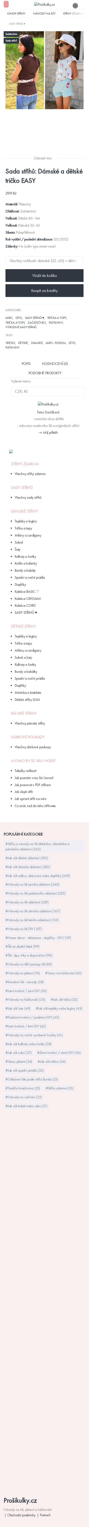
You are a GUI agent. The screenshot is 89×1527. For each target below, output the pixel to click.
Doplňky (20, 584)
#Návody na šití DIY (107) (23, 929)
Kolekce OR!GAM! (28, 598)
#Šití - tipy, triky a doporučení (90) (28, 955)
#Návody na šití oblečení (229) (27, 902)
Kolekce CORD (25, 605)
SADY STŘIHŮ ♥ (34, 318)
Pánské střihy (24, 713)
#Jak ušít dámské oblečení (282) (27, 867)
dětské (23, 343)
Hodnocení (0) (55, 363)
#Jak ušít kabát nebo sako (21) (26, 1106)
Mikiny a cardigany (28, 535)
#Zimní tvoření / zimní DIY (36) (59, 1052)
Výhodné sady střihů (21, 327)
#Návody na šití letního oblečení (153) (31, 920)
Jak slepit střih (24, 791)
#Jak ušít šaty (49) (17, 1008)
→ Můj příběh (48, 432)
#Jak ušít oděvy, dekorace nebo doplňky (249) (37, 876)
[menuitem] (14, 24)
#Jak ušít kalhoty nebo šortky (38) (28, 1044)
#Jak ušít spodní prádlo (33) (24, 1070)
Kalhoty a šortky (25, 556)
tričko (10, 343)
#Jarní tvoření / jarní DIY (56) (26, 991)
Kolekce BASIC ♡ (27, 591)
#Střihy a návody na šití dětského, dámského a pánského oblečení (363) (37, 846)
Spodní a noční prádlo (30, 577)
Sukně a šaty (23, 657)
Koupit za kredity (44, 290)
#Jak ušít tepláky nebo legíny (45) (59, 1008)
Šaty (17, 549)
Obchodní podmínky (21, 1515)
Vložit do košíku (44, 275)
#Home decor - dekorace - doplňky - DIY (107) (38, 938)
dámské (37, 343)
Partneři (45, 1515)
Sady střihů (22, 487)
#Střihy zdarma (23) (59, 1088)
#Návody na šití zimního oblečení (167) (32, 911)
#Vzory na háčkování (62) (63, 973)
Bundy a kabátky (26, 671)
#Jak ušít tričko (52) (64, 999)
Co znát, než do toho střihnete (35, 806)
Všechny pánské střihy (30, 723)
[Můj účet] (83, 5)
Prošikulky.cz (20, 1500)
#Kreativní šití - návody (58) (24, 982)
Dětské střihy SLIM (27, 699)
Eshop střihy (16, 13)
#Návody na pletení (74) (22, 973)
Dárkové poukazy (28, 737)
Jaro (8, 318)
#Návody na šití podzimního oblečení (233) (35, 893)
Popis (26, 363)
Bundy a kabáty (25, 570)
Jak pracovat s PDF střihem (33, 785)
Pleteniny (56, 322)
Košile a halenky (26, 563)
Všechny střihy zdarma (30, 474)
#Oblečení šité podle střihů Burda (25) (31, 1079)
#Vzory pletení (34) (18, 1061)
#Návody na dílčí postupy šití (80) (28, 964)
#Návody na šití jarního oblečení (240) (32, 884)
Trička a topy (56, 318)
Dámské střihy (24, 511)
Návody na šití (44, 13)
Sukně (19, 542)
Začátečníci (37, 322)
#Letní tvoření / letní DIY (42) (25, 1026)
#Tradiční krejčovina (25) (22, 1088)
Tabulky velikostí (25, 771)
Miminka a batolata (28, 692)
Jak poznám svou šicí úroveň (34, 778)
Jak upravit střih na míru (30, 799)
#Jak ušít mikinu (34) (52, 1061)
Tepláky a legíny (26, 521)
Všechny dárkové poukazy (33, 747)
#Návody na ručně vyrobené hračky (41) (34, 1035)
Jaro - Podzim (55, 343)
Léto (19, 318)
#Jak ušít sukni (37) (18, 1052)
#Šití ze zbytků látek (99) (22, 946)
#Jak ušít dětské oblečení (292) (26, 858)
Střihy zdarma (73, 13)
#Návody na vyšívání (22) (23, 1097)
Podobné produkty (45, 373)
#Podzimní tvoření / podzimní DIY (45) (32, 1017)
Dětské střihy (23, 626)
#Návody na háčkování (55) (25, 999)
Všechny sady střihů (28, 497)
